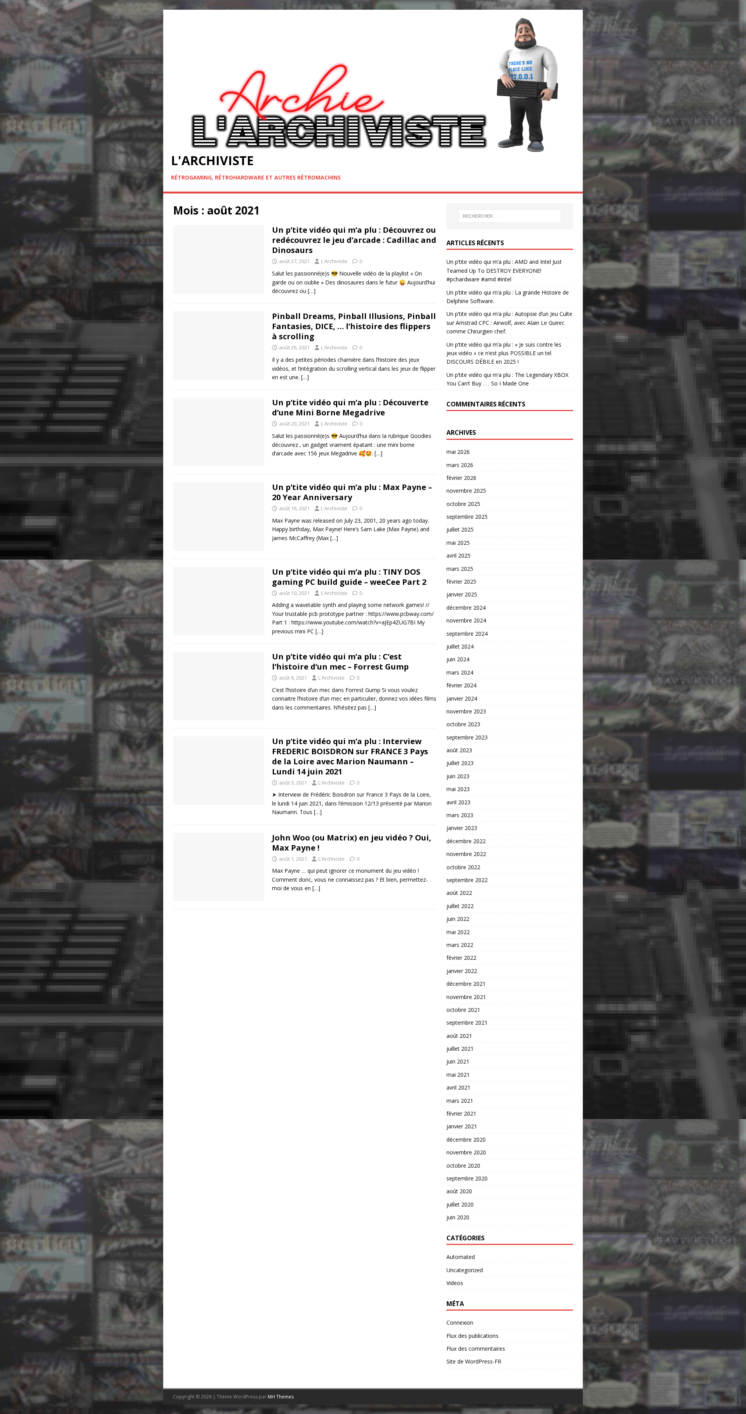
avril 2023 (458, 802)
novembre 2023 (466, 711)
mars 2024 (459, 672)
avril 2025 (458, 555)
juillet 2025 (460, 529)
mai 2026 (458, 451)
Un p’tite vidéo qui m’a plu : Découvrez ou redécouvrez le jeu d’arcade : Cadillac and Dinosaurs (354, 240)
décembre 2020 (466, 1139)
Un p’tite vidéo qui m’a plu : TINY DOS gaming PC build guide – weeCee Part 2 (349, 577)
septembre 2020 (467, 1178)
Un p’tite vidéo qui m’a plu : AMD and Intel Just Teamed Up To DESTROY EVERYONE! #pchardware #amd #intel (504, 270)
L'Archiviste (334, 261)
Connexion (459, 1322)
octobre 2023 (463, 724)
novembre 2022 (466, 854)
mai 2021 (458, 1074)
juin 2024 (457, 659)
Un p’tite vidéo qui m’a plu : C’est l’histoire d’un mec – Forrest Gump (340, 661)
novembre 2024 (466, 620)
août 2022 (459, 892)
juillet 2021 (460, 1048)
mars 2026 (459, 465)
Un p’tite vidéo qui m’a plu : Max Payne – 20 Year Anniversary (352, 492)
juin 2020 (457, 1217)
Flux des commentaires (475, 1348)
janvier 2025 (461, 594)
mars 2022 (459, 944)
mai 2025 (458, 542)
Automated (460, 1257)
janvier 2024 (461, 698)
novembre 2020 (466, 1152)
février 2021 (461, 1113)
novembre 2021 (466, 997)
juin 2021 (457, 1061)
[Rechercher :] (510, 216)
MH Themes (281, 1396)
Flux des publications (472, 1335)
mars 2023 (459, 815)
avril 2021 (458, 1087)
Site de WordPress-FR (473, 1361)
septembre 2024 (467, 633)
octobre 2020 (463, 1165)
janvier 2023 (461, 828)
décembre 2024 (466, 607)
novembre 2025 (466, 490)
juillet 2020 (460, 1204)
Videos (454, 1283)
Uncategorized (464, 1270)
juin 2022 (457, 918)
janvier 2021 (461, 1126)
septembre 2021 (467, 1022)
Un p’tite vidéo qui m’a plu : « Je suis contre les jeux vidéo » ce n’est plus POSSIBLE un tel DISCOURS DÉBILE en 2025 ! (503, 353)
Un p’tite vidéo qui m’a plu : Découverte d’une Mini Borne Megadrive (350, 407)
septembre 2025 (467, 516)
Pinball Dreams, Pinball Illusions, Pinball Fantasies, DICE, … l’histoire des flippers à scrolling (354, 326)
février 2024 (461, 685)
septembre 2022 (467, 880)
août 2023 (459, 750)
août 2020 (459, 1191)
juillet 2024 (460, 646)
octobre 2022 (463, 867)
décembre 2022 (466, 841)
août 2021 (459, 1035)
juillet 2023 (460, 763)
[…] (311, 291)
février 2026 (461, 477)
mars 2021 (459, 1100)
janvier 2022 (461, 971)
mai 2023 (458, 789)
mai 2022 (458, 932)
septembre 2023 (467, 737)
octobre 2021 (463, 1009)
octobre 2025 (463, 503)
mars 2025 (459, 568)
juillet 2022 (460, 906)
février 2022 (461, 957)
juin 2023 (457, 776)
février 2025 (461, 581)
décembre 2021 (466, 983)
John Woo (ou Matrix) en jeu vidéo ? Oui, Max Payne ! (351, 842)
